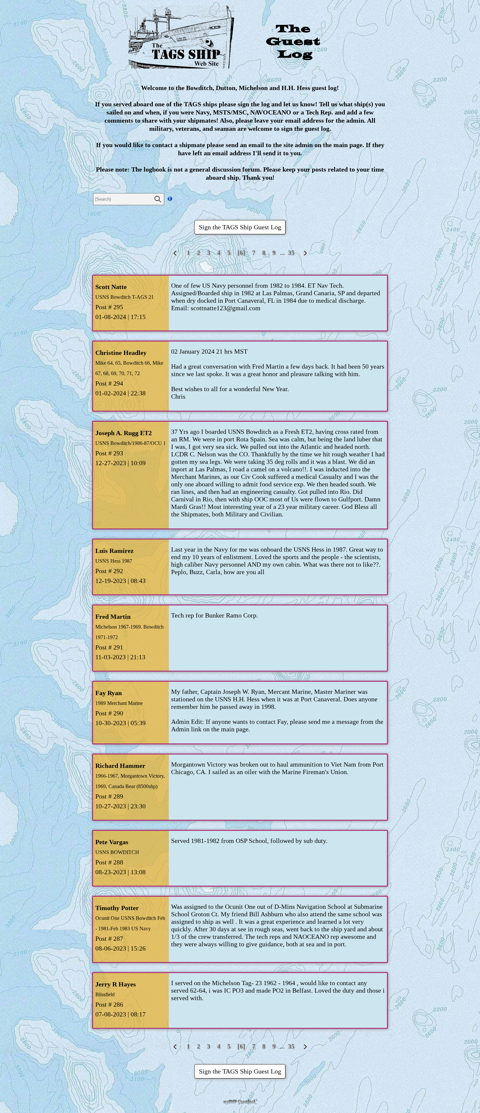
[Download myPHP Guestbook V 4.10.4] (240, 1102)
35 (291, 252)
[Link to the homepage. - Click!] (240, 40)
